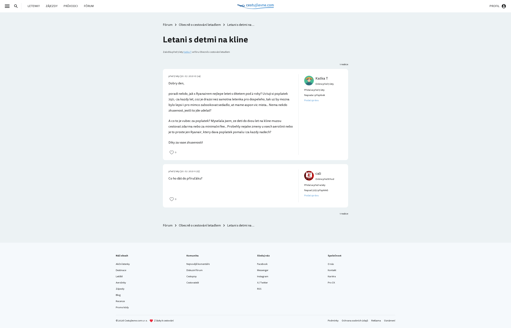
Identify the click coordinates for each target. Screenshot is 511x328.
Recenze (120, 301)
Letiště (119, 276)
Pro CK (331, 282)
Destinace (121, 270)
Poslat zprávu (311, 100)
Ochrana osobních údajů (355, 320)
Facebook (262, 264)
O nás (331, 264)
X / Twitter (262, 282)
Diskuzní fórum (194, 270)
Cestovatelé (192, 282)
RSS (259, 289)
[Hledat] (17, 6)
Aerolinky (121, 282)
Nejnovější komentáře (198, 264)
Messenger (262, 270)
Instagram (262, 276)
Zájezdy (120, 289)
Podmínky (333, 320)
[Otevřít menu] (8, 6)
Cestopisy (191, 276)
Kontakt (332, 270)
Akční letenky (123, 264)
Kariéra (332, 276)
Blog (118, 295)
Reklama (376, 320)
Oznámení (389, 320)
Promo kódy (122, 307)
